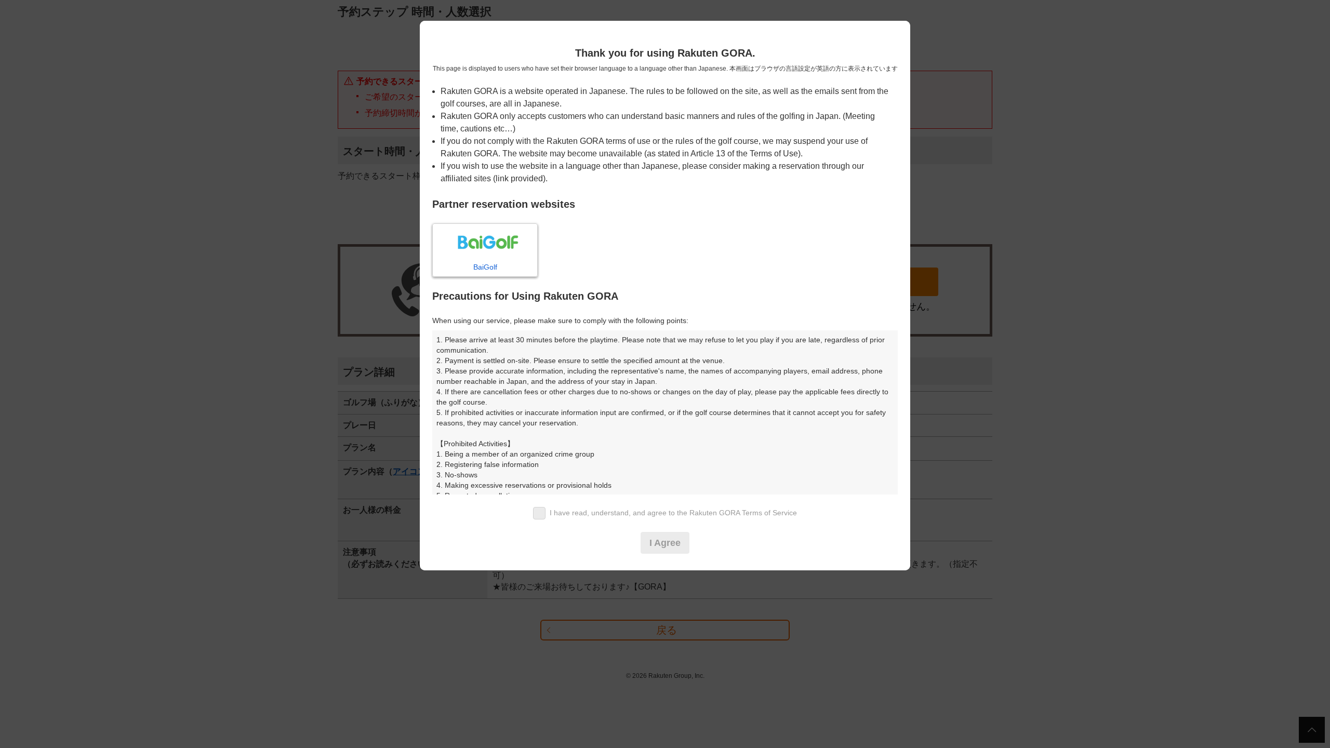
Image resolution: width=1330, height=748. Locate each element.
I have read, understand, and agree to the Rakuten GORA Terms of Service (673, 513)
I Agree (665, 543)
